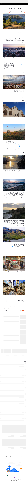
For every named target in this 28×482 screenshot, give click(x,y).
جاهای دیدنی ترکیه (19, 301)
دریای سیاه (20, 243)
